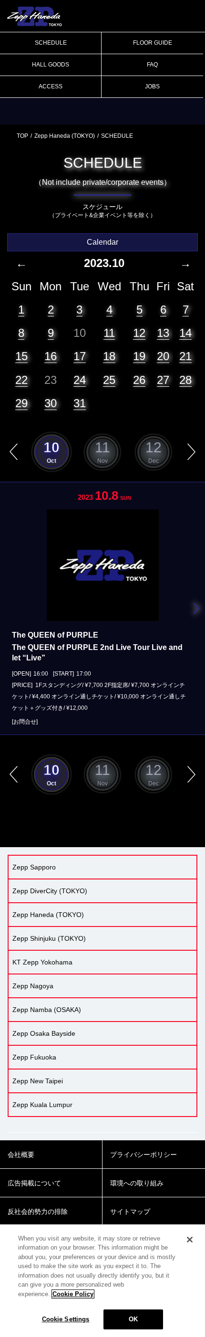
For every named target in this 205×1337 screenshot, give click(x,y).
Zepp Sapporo (34, 867)
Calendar (102, 242)
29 (21, 403)
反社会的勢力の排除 (38, 1211)
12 (139, 332)
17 (79, 356)
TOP (22, 136)
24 (79, 379)
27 (163, 379)
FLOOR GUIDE (152, 42)
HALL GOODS (50, 64)
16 (50, 356)
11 (109, 332)
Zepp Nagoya (32, 986)
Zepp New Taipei (37, 1081)
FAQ (152, 64)
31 (79, 403)
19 (139, 356)
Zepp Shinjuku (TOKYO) (49, 938)
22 (21, 379)
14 (185, 332)
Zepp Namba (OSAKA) (46, 1009)
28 (185, 379)
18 (109, 356)
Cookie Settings (66, 1319)
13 (163, 332)
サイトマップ (130, 1211)
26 (139, 379)
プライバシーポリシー (143, 1154)
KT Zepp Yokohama (42, 962)
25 (109, 379)
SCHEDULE (51, 42)
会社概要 (21, 1154)
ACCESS (50, 86)
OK (133, 1319)
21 (185, 356)
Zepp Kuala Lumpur (42, 1104)
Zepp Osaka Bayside (43, 1033)
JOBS (152, 86)
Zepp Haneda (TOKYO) (64, 136)
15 (21, 356)
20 (163, 356)
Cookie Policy (72, 1294)
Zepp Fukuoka (34, 1057)
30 (50, 403)
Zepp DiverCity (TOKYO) (49, 891)
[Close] (189, 1239)
